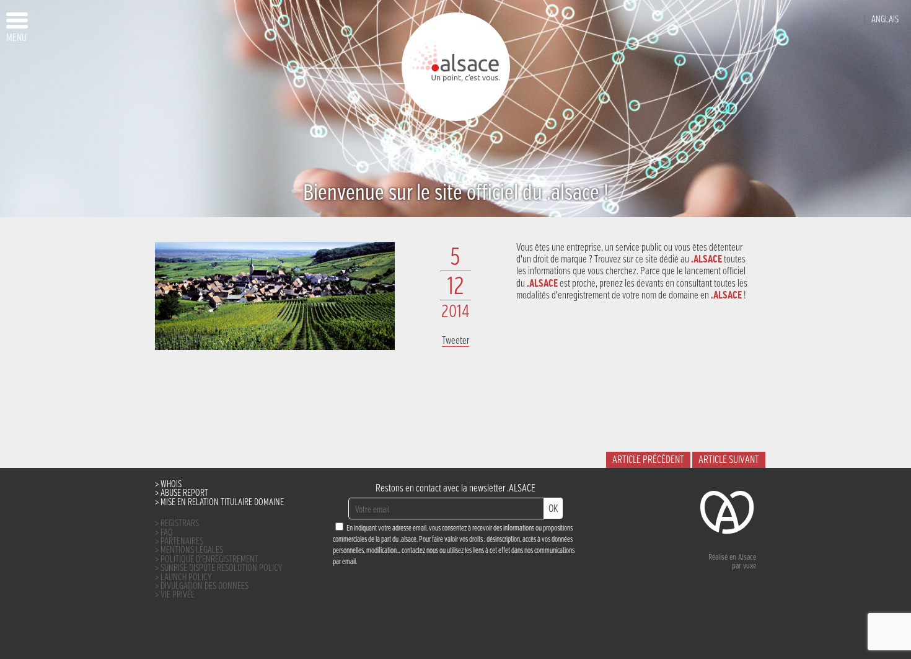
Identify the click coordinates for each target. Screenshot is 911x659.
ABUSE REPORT (184, 493)
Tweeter (455, 341)
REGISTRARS (180, 523)
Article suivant (728, 460)
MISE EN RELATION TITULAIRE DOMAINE (222, 502)
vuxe (749, 566)
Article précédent (648, 460)
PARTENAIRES (182, 541)
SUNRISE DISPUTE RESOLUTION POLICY (222, 568)
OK (553, 509)
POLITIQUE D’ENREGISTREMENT (209, 559)
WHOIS (171, 484)
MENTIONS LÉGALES (192, 550)
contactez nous (420, 551)
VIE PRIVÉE (178, 594)
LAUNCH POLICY (186, 577)
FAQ (167, 532)
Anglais (885, 19)
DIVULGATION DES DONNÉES (205, 586)
